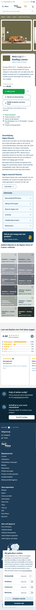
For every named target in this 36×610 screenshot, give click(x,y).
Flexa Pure (4, 502)
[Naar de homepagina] (17, 6)
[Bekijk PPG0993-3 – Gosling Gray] (9, 269)
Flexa (3, 505)
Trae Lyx (4, 508)
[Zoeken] (32, 11)
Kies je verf (11, 91)
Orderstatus (5, 459)
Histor (4, 165)
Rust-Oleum (5, 513)
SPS (2, 510)
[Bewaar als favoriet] (27, 91)
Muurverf (4, 516)
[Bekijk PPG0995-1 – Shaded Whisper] (26, 301)
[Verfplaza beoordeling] (18, 336)
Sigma (3, 493)
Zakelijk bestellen (7, 477)
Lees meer (8, 186)
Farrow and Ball (6, 496)
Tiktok (6, 438)
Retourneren (5, 468)
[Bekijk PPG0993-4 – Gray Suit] (26, 269)
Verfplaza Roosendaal (8, 532)
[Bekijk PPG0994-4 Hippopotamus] (9, 301)
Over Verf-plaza (6, 527)
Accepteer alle (19, 603)
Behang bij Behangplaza (9, 480)
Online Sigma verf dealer (9, 538)
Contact (3, 456)
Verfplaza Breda (6, 529)
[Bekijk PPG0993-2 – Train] (26, 258)
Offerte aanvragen (7, 471)
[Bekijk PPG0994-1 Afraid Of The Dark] (26, 290)
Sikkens (3, 490)
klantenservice (19, 397)
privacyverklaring (27, 570)
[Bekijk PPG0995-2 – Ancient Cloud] (9, 312)
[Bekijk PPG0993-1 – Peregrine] (9, 258)
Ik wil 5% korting (21, 417)
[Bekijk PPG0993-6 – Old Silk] (26, 279)
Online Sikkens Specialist (9, 535)
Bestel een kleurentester (15, 97)
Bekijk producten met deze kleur (16, 103)
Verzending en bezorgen (9, 462)
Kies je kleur (25, 6)
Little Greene (5, 499)
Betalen (3, 465)
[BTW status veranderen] (10, 427)
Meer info (23, 576)
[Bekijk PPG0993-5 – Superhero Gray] (9, 279)
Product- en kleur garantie (9, 474)
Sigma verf (13, 160)
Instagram (7, 435)
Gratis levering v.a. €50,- (9, 1)
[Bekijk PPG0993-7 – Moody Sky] (9, 290)
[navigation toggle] (3, 6)
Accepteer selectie (19, 599)
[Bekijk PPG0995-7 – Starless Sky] (26, 312)
